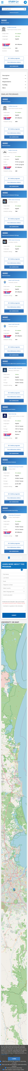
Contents (5, 78)
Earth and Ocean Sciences (9, 462)
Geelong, (10, 152)
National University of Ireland (15, 466)
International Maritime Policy (10, 510)
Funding (4, 85)
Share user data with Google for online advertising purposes (14, 1065)
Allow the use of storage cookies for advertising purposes (14, 1062)
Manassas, (10, 370)
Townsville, (11, 282)
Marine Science (6, 101)
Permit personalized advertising (14, 1067)
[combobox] (14, 588)
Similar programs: (10, 94)
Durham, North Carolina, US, (14, 416)
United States (16, 370)
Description (5, 75)
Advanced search (14, 12)
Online (17, 374)
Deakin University (12, 150)
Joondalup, (11, 202)
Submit (14, 615)
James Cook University (13, 280)
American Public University (15, 368)
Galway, (10, 469)
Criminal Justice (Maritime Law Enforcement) (14, 363)
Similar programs (15, 58)
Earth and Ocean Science (8, 409)
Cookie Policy (4, 1054)
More (4, 88)
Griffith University (11, 27)
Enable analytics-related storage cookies (14, 1069)
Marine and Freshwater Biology (10, 195)
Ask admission (14, 66)
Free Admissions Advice (14, 62)
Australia (19, 29)
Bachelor (4, 20)
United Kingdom (16, 517)
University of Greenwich (14, 515)
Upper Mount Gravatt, (13, 108)
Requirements (6, 82)
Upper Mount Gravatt (12, 29)
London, (10, 517)
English (17, 39)
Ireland (13, 469)
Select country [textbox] (7, 588)
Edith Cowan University (14, 199)
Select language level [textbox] (8, 591)
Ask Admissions (14, 137)
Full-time (17, 36)
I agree (14, 1058)
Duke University (12, 414)
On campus (18, 33)
